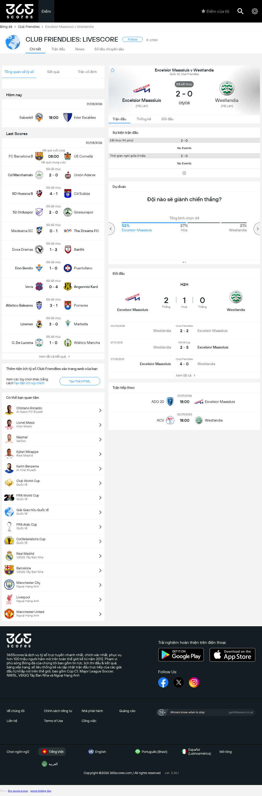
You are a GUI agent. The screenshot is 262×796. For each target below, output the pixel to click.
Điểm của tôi (217, 11)
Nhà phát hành (92, 711)
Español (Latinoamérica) (199, 751)
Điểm (46, 11)
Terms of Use (53, 721)
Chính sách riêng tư (58, 711)
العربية (53, 764)
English (100, 752)
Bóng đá (6, 27)
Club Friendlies (29, 27)
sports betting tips (40, 790)
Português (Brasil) (154, 752)
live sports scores (18, 790)
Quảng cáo (127, 711)
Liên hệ (12, 721)
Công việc (89, 721)
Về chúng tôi (16, 711)
